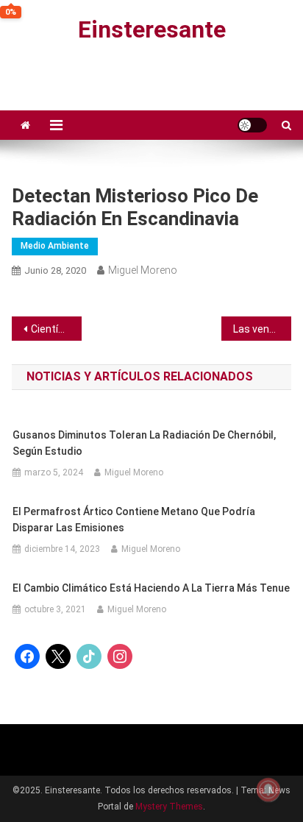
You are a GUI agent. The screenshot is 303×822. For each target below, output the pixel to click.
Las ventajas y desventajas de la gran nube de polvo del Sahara (262, 329)
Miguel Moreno (142, 270)
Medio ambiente (55, 246)
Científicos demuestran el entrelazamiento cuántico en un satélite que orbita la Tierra (56, 329)
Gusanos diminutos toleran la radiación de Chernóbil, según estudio (144, 443)
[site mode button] (252, 125)
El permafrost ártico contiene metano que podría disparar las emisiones (134, 520)
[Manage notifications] (268, 789)
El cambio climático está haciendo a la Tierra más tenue (151, 588)
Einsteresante (152, 29)
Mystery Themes (169, 806)
